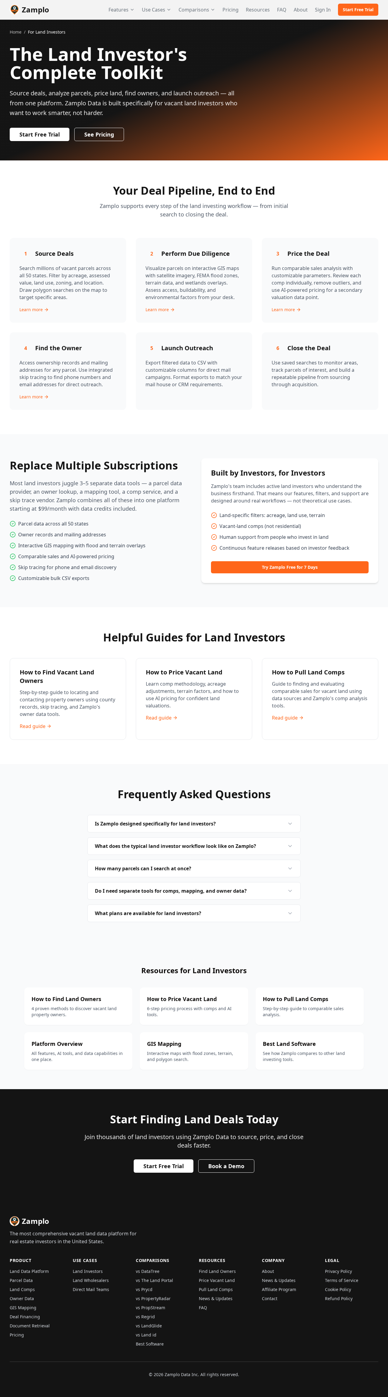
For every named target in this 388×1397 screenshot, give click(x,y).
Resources (258, 9)
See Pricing (99, 134)
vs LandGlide (149, 1326)
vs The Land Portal (154, 1280)
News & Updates (215, 1298)
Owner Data (22, 1298)
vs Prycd (144, 1289)
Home (16, 32)
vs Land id (146, 1335)
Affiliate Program (279, 1289)
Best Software (150, 1344)
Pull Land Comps (216, 1289)
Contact (269, 1298)
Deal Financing (25, 1317)
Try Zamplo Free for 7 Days (290, 567)
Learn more (31, 309)
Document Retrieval (30, 1326)
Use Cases (153, 9)
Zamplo (35, 10)
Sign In (323, 9)
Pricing (230, 9)
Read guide (32, 726)
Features (119, 9)
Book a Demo (226, 1166)
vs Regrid (145, 1317)
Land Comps (22, 1289)
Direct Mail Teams (91, 1289)
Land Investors (88, 1271)
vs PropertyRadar (153, 1298)
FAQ (281, 9)
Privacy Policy (338, 1271)
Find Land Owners (217, 1271)
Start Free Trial (358, 9)
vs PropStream (150, 1307)
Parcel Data (21, 1280)
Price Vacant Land (217, 1280)
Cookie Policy (338, 1289)
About (301, 9)
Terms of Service (341, 1280)
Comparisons (194, 9)
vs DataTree (147, 1271)
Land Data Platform (29, 1271)
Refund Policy (339, 1298)
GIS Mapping (23, 1307)
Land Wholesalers (91, 1280)
